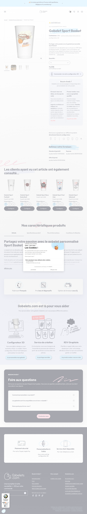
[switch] (5, 506)
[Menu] (9, 494)
